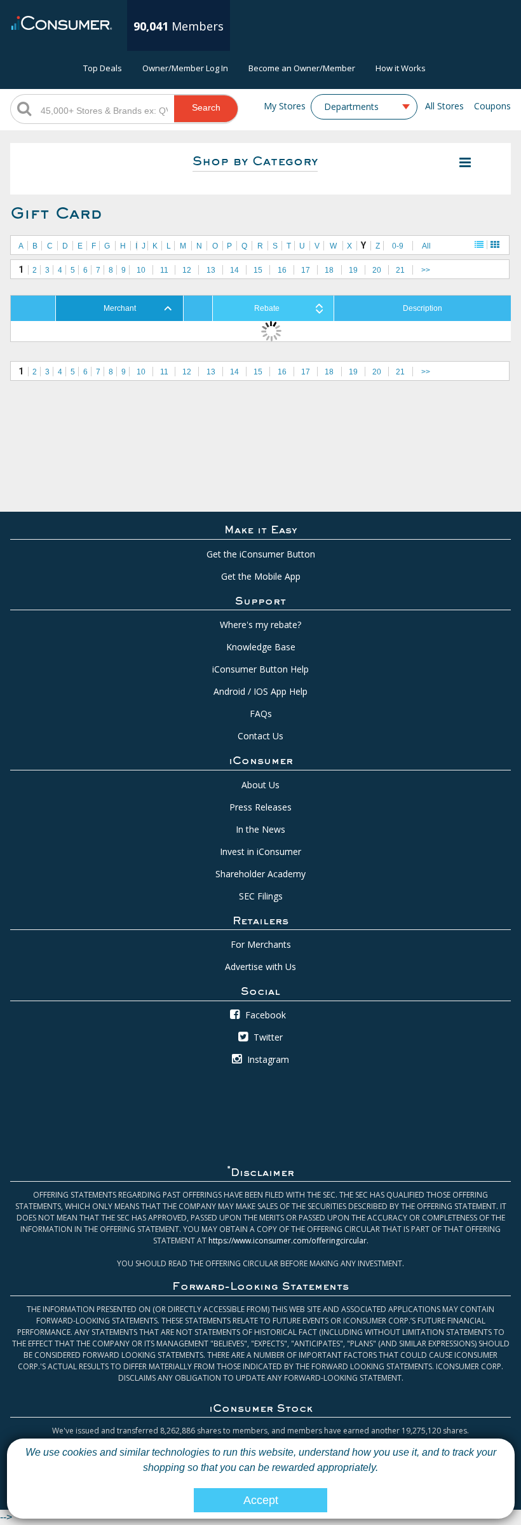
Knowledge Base (260, 647)
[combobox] (364, 107)
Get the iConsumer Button (260, 554)
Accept (260, 1500)
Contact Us (260, 736)
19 (353, 270)
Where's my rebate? (260, 625)
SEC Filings (261, 896)
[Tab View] (495, 244)
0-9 (397, 246)
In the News (260, 829)
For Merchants (261, 944)
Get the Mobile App (261, 576)
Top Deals (102, 68)
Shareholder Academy (260, 874)
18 (329, 270)
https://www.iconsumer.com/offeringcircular (287, 1240)
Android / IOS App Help (260, 691)
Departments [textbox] (351, 107)
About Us (260, 785)
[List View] (479, 244)
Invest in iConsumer (260, 851)
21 (400, 270)
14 (234, 270)
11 (164, 270)
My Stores (285, 106)
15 (258, 270)
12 (186, 270)
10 (141, 270)
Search (206, 107)
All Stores (444, 106)
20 (376, 270)
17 (305, 270)
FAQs (261, 714)
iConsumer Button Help (260, 669)
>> (425, 270)
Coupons (492, 106)
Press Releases (260, 807)
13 (210, 270)
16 (282, 270)
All (426, 246)
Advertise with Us (260, 967)
